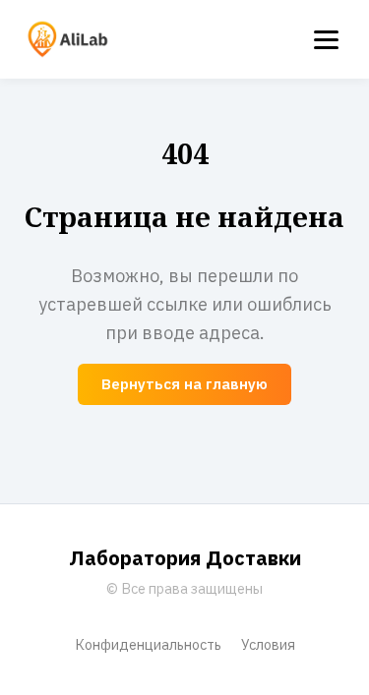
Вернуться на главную (184, 384)
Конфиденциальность (148, 644)
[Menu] (326, 39)
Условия (268, 644)
